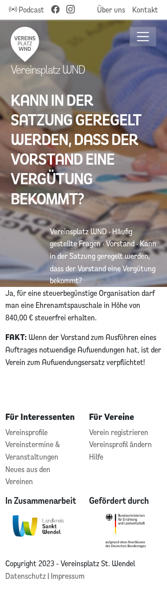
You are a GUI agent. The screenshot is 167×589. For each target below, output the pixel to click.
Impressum (68, 576)
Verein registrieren (118, 432)
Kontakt (145, 9)
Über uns (111, 9)
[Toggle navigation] (143, 37)
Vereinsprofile (26, 432)
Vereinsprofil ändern (120, 444)
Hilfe (96, 457)
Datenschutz (26, 576)
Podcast (30, 9)
